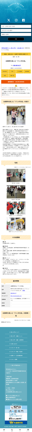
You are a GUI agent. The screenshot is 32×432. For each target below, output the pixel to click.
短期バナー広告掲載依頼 (16, 355)
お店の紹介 (5, 71)
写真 (12, 71)
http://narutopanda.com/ (16, 296)
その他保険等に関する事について (14, 392)
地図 (5, 75)
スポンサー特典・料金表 (16, 351)
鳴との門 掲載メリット (16, 336)
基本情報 (27, 71)
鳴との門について (15, 332)
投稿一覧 (12, 75)
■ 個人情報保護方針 (11, 397)
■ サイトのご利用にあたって (13, 395)
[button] (29, 283)
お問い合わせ (14, 344)
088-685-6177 (17, 65)
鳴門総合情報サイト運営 (11, 380)
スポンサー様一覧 (15, 347)
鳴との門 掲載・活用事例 (17, 340)
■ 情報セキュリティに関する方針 (14, 399)
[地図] (23, 290)
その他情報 (19, 71)
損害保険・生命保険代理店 (12, 378)
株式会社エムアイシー (11, 369)
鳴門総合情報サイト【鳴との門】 (9, 48)
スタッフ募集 (14, 359)
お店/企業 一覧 (20, 48)
